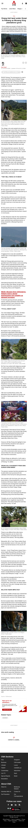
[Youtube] (12, 805)
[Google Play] (8, 809)
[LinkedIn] (15, 805)
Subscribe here (7, 709)
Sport (15, 773)
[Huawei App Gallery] (16, 809)
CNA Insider (17, 762)
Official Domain (6, 819)
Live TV (3, 773)
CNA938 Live (17, 768)
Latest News (12, 8)
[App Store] (10, 809)
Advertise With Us (6, 791)
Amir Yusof (3, 67)
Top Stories (4, 8)
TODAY (3, 768)
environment (4, 717)
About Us (3, 787)
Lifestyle (3, 765)
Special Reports (5, 776)
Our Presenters (5, 794)
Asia (14, 16)
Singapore (20, 8)
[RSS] (19, 805)
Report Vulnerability (12, 820)
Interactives (17, 770)
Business (3, 762)
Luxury (16, 765)
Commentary (4, 770)
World (15, 776)
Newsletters (4, 778)
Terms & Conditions (15, 819)
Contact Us (17, 791)
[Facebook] (8, 805)
